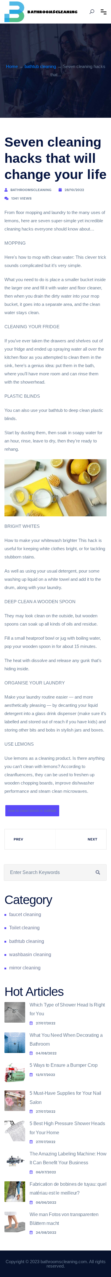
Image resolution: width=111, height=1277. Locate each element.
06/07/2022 (46, 1172)
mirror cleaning (25, 967)
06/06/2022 (46, 1202)
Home (12, 66)
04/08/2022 (46, 1053)
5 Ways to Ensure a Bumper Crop (64, 1065)
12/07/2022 (45, 1075)
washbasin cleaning (30, 954)
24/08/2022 (46, 1232)
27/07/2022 (45, 1023)
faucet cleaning (25, 914)
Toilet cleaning (24, 927)
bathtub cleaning (40, 66)
